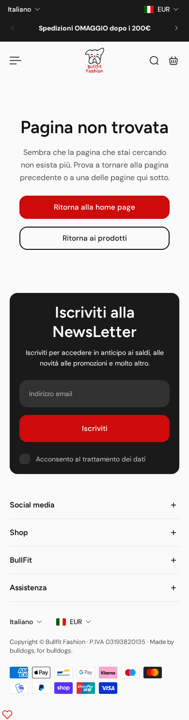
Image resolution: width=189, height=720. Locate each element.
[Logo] (94, 60)
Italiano (21, 621)
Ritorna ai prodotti (95, 239)
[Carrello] (173, 60)
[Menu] (15, 60)
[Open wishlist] (7, 714)
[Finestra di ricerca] (154, 60)
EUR (76, 621)
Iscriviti (95, 428)
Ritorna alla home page (94, 207)
